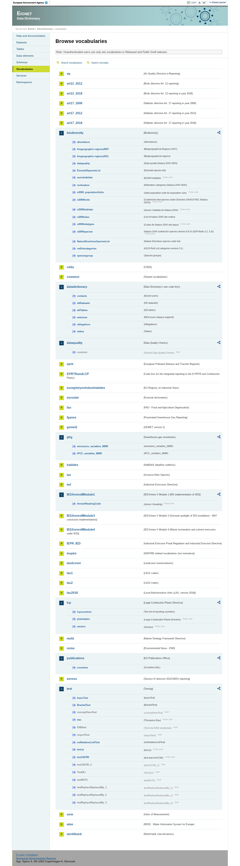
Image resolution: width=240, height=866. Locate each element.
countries (82, 667)
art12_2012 (74, 83)
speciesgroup (85, 255)
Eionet (31, 29)
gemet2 (72, 427)
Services (21, 75)
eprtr (70, 364)
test (69, 688)
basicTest (82, 698)
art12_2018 (74, 93)
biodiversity (75, 132)
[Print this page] (200, 2)
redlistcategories (86, 248)
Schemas (21, 62)
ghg (69, 437)
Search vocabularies (71, 63)
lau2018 (72, 592)
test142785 (83, 757)
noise (71, 648)
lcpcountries (84, 611)
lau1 (70, 573)
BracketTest (83, 705)
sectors (81, 626)
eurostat (73, 397)
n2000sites (83, 217)
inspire (71, 553)
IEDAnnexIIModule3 (81, 515)
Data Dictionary (44, 29)
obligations (83, 324)
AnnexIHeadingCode (89, 503)
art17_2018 (74, 122)
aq (68, 73)
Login (193, 2)
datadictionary (77, 286)
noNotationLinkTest (88, 742)
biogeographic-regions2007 (93, 149)
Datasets (21, 42)
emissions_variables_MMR (92, 446)
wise (70, 824)
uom (70, 814)
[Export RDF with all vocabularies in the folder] (218, 133)
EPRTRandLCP (78, 374)
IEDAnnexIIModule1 (81, 494)
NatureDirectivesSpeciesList (93, 241)
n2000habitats (85, 209)
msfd (70, 638)
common (73, 276)
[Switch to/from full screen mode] (205, 2)
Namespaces (24, 82)
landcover (74, 563)
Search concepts (99, 63)
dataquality (83, 163)
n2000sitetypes (85, 224)
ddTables (82, 310)
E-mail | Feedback (27, 854)
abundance (83, 142)
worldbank (74, 834)
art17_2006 (74, 103)
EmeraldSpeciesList (88, 170)
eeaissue (82, 317)
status (80, 331)
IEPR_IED (74, 543)
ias (69, 474)
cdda (70, 267)
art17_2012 (74, 113)
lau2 (70, 582)
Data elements (25, 55)
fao (69, 407)
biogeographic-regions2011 (93, 156)
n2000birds (83, 199)
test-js (80, 749)
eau (79, 719)
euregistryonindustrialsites (86, 387)
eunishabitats (85, 177)
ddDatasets (83, 303)
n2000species (85, 231)
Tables (20, 48)
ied (69, 484)
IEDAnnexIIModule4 (81, 529)
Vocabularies (24, 68)
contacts (82, 296)
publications (75, 658)
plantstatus (83, 619)
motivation (83, 185)
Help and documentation (30, 35)
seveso (72, 678)
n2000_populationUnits (90, 192)
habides (72, 464)
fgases (71, 417)
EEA (31, 2)
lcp (69, 602)
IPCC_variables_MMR (89, 453)
